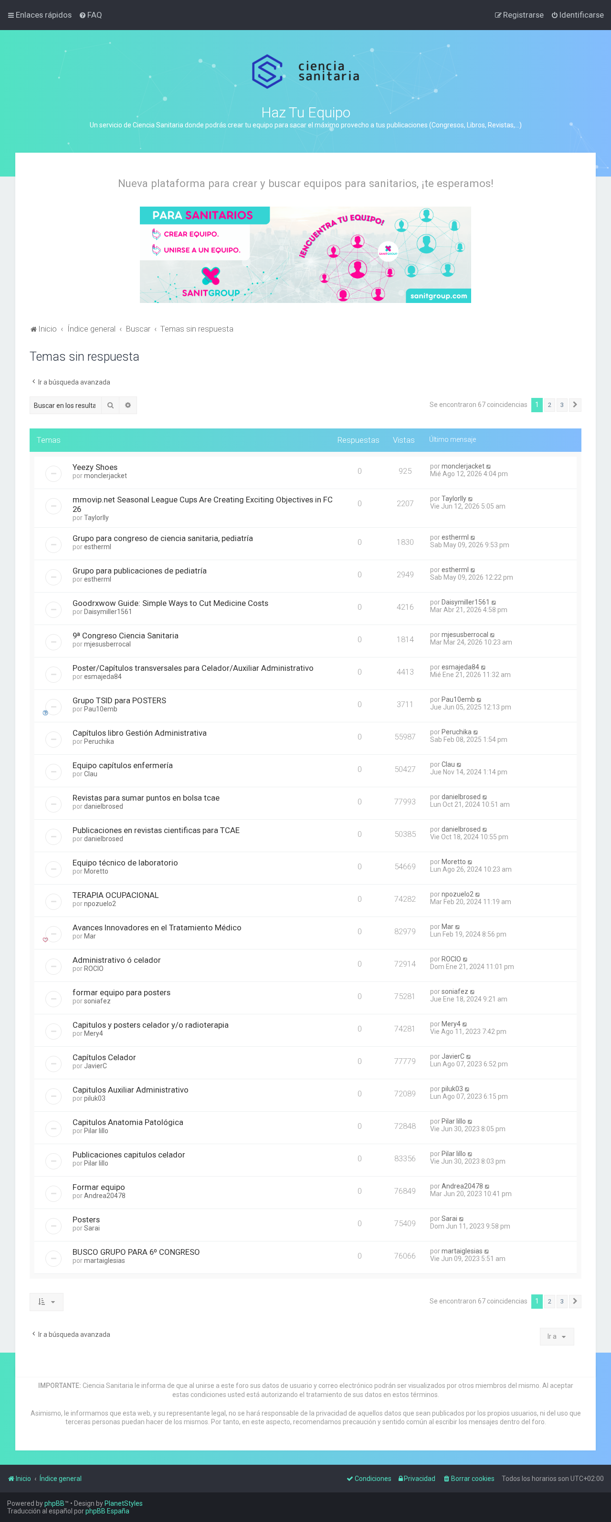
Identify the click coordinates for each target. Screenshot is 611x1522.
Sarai (92, 1228)
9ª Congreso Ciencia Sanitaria (126, 635)
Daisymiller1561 (108, 611)
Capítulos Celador (104, 1057)
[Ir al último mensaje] (489, 466)
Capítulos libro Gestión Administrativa (140, 733)
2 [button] (549, 404)
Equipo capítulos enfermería (123, 765)
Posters (86, 1219)
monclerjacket (105, 476)
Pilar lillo (96, 1131)
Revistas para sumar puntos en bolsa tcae (146, 798)
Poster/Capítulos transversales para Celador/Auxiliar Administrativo (193, 668)
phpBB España (107, 1511)
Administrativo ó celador (117, 960)
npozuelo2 (100, 903)
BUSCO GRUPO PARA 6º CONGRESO (136, 1252)
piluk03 (94, 1098)
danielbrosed (103, 806)
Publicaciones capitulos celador (129, 1154)
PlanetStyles (124, 1503)
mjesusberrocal (107, 644)
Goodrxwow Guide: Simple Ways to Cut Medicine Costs (170, 603)
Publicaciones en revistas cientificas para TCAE (156, 830)
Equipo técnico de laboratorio (125, 862)
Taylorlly (96, 517)
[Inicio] (305, 72)
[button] (575, 405)
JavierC (95, 1066)
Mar (90, 936)
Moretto (96, 871)
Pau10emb (100, 709)
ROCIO (94, 968)
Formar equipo (99, 1187)
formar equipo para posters (121, 992)
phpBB (54, 1503)
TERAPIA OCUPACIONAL (116, 895)
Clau (90, 774)
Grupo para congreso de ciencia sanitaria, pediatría (163, 538)
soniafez (97, 1001)
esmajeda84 (103, 676)
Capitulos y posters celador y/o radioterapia (151, 1025)
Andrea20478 (105, 1195)
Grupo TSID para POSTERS (119, 700)
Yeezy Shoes (95, 467)
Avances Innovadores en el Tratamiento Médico (157, 927)
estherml (97, 547)
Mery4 (93, 1033)
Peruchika (99, 741)
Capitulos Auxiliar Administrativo (131, 1090)
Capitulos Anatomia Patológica (128, 1122)
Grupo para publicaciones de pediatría (140, 570)
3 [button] (562, 404)
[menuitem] (90, 14)
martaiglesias (104, 1260)
